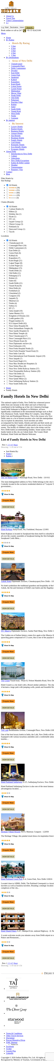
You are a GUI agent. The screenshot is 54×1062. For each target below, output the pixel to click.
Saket (13, 107)
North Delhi (16, 95)
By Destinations (12, 57)
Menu (3, 33)
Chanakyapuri (16, 64)
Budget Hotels (16, 129)
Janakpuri (15, 77)
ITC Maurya (6, 631)
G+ (7, 23)
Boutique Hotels (17, 138)
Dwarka (14, 70)
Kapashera (15, 82)
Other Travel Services (14, 1036)
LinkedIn (9, 1053)
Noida (13, 116)
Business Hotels (17, 131)
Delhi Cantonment (18, 68)
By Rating (10, 40)
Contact (9, 172)
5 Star (13, 46)
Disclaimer (10, 1038)
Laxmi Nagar (16, 89)
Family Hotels (16, 140)
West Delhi (15, 113)
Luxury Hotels (17, 127)
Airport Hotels (16, 133)
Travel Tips (10, 18)
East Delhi (15, 73)
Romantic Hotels (17, 145)
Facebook (10, 1046)
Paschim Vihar (17, 102)
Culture (14, 156)
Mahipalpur (15, 91)
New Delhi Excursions (20, 160)
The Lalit (4, 730)
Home (8, 38)
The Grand (5, 681)
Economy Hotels (17, 149)
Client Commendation (14, 20)
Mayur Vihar (16, 93)
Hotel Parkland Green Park (11, 879)
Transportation (16, 167)
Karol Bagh (15, 84)
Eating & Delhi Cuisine (20, 163)
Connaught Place (18, 66)
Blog (8, 174)
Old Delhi (15, 98)
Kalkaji (14, 80)
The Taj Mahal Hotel (9, 477)
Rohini (13, 104)
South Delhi (16, 109)
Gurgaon (14, 118)
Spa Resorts (15, 136)
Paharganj (15, 100)
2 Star (13, 53)
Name (8, 454)
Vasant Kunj (16, 111)
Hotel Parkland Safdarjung (11, 782)
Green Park (15, 75)
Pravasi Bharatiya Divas (15, 1040)
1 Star (13, 55)
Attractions (15, 158)
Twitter (9, 1049)
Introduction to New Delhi (21, 154)
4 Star (13, 48)
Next (16, 445)
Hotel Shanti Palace (9, 931)
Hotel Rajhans (6, 529)
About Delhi (11, 151)
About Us (10, 16)
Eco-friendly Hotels (19, 147)
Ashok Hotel (6, 581)
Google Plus (11, 1051)
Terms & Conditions (14, 1033)
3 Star (13, 51)
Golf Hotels (15, 142)
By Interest (10, 120)
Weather (14, 165)
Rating (9, 456)
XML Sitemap (11, 1042)
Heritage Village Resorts (10, 832)
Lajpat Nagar (16, 86)
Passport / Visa (17, 169)
